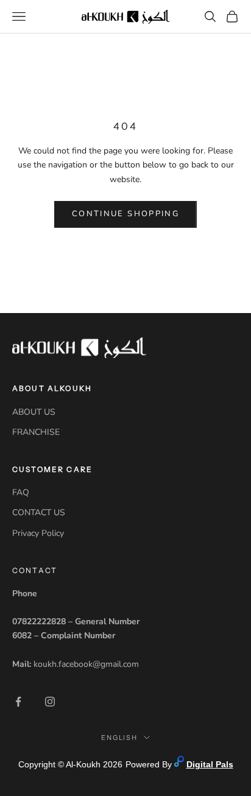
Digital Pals (209, 764)
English (119, 737)
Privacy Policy (38, 533)
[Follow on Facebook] (18, 702)
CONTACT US (38, 512)
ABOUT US (33, 412)
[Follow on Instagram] (50, 702)
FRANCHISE (36, 432)
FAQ (20, 492)
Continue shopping (125, 213)
